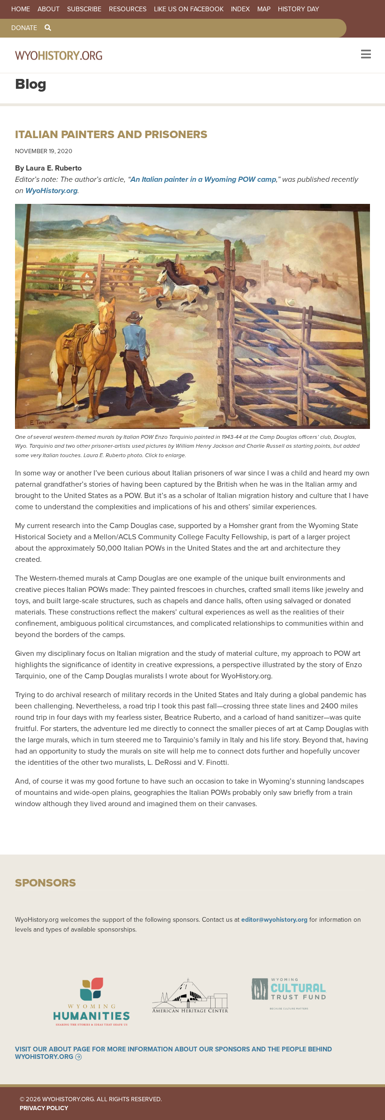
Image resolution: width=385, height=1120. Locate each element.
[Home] (71, 55)
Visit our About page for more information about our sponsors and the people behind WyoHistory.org (173, 1053)
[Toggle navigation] (365, 55)
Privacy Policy (44, 1108)
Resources (127, 9)
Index (240, 9)
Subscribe (84, 9)
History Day (298, 9)
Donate (24, 28)
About (49, 9)
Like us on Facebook (188, 9)
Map (263, 9)
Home (20, 9)
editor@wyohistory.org (274, 919)
